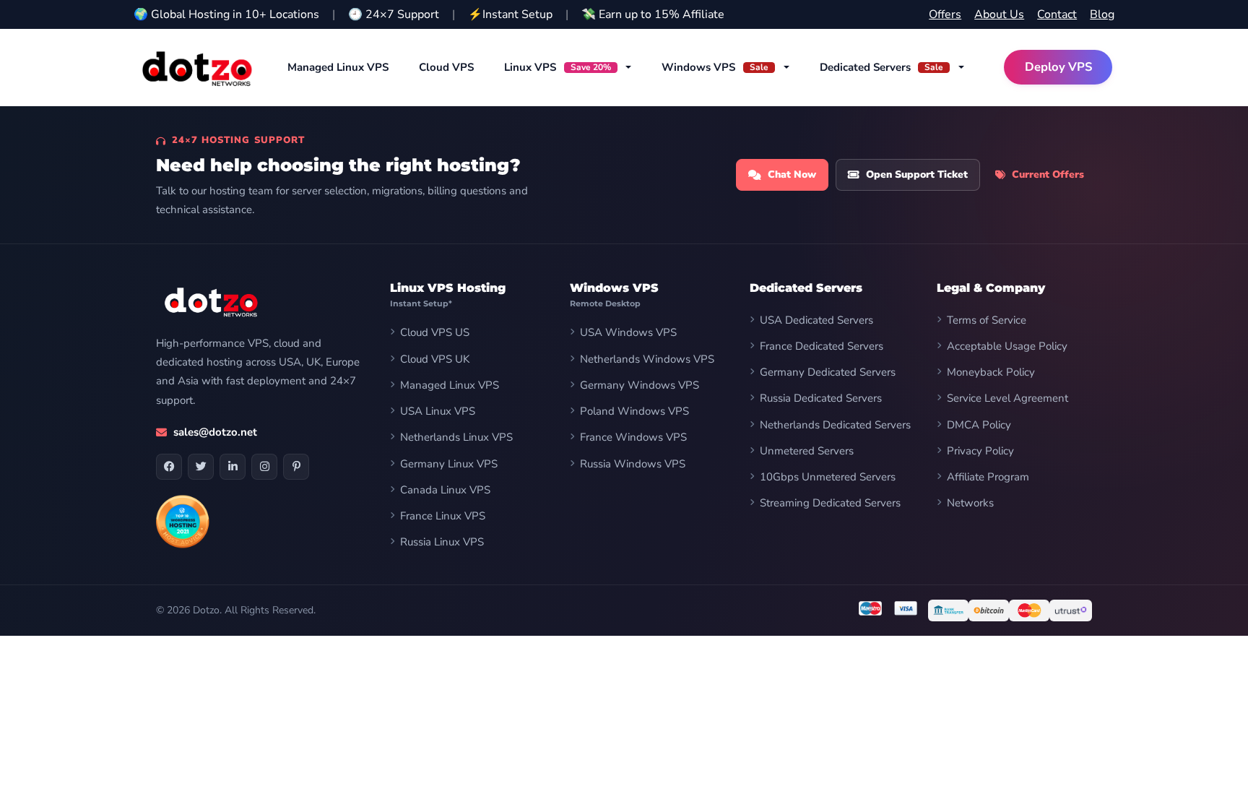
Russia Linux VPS (442, 542)
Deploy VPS (1058, 67)
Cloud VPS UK (434, 359)
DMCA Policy (979, 425)
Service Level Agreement (1007, 398)
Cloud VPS (446, 67)
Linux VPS (557, 67)
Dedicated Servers (882, 67)
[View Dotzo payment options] (1010, 610)
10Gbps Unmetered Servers (828, 477)
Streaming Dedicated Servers (830, 503)
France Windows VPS (633, 437)
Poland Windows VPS (634, 411)
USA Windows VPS (628, 332)
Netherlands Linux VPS (456, 437)
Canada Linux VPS (445, 490)
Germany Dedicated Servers (828, 372)
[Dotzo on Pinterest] (296, 467)
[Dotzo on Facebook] (169, 467)
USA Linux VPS (437, 411)
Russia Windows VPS (632, 464)
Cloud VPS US (434, 332)
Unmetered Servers (807, 451)
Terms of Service (986, 320)
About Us (999, 14)
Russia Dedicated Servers (821, 398)
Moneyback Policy (991, 372)
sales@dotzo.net (215, 432)
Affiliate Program (988, 477)
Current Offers (1048, 174)
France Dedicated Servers (821, 346)
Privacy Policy (980, 451)
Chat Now (792, 174)
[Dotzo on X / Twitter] (201, 467)
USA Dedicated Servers (816, 320)
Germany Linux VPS (449, 464)
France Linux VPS (442, 516)
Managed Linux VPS (338, 67)
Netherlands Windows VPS (647, 359)
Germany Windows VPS (639, 385)
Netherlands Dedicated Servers (835, 425)
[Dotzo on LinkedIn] (233, 467)
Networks (970, 503)
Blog (1102, 14)
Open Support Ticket (917, 174)
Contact (1057, 14)
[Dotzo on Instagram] (264, 467)
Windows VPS (715, 67)
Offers (945, 14)
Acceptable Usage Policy (1007, 346)
